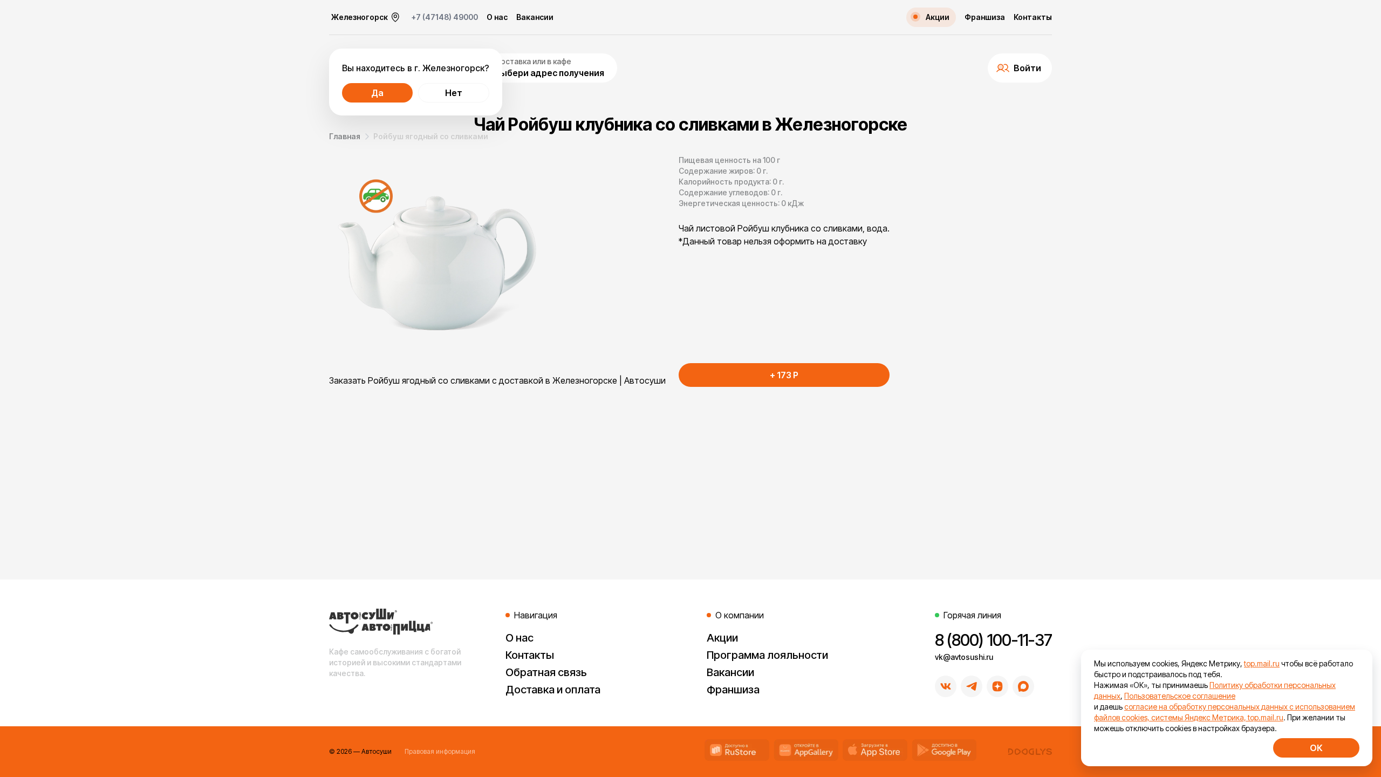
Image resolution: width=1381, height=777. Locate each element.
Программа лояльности (767, 655)
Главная (344, 136)
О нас (497, 17)
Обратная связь (546, 672)
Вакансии (534, 17)
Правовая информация (440, 751)
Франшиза (985, 17)
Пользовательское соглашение (1179, 695)
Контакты (1033, 17)
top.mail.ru (1262, 663)
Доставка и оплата (552, 689)
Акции (722, 637)
